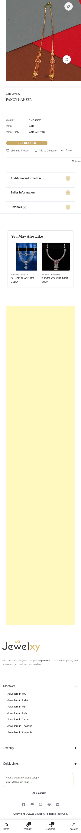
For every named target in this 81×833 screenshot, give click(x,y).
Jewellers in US (16, 706)
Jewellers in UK (16, 693)
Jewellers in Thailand (19, 725)
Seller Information (23, 192)
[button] (68, 6)
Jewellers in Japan (18, 719)
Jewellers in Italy (17, 712)
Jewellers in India (17, 700)
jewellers (45, 660)
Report (78, 161)
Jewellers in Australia (19, 732)
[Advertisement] (40, 465)
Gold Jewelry (13, 93)
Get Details (27, 142)
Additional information (26, 178)
